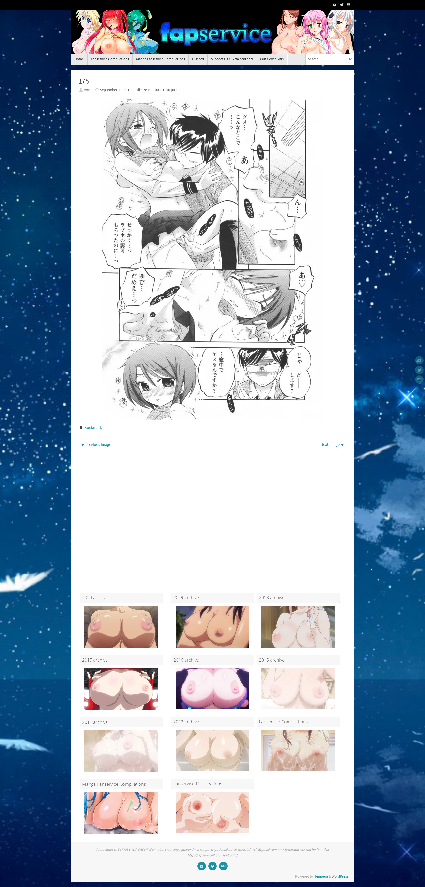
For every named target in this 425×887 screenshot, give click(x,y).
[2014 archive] (121, 751)
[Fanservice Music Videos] (212, 812)
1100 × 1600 (160, 90)
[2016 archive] (212, 688)
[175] (212, 259)
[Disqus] (212, 512)
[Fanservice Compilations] (298, 750)
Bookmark (93, 427)
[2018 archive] (298, 627)
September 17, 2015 (115, 90)
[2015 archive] (298, 688)
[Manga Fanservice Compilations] (121, 813)
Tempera (321, 876)
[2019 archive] (212, 627)
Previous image (98, 444)
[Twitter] (341, 4)
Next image (330, 444)
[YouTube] (334, 4)
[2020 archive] (121, 627)
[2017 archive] (121, 689)
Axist (88, 90)
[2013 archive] (212, 750)
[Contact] (348, 4)
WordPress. (340, 876)
